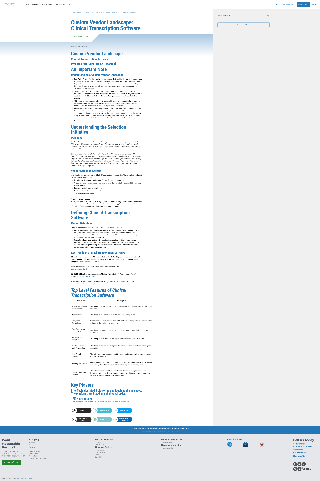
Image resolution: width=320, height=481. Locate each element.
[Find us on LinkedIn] (295, 464)
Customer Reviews (47, 4)
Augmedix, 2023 (83, 269)
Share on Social (224, 16)
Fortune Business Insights (86, 276)
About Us (32, 442)
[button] (313, 4)
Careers (31, 445)
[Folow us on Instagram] (295, 469)
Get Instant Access (80, 37)
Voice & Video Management (128, 12)
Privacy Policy (33, 456)
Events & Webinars (60, 4)
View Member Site (288, 4)
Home (27, 4)
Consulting (98, 457)
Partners (98, 442)
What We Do (35, 4)
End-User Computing (111, 12)
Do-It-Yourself (99, 450)
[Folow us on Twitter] (304, 464)
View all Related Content (243, 25)
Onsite (97, 455)
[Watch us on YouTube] (299, 464)
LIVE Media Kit (100, 445)
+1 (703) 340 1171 (173, 431)
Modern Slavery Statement (38, 458)
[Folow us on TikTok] (299, 469)
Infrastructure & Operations (94, 12)
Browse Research (166, 442)
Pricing (70, 4)
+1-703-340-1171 (301, 452)
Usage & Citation (34, 451)
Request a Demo (303, 4)
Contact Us (299, 456)
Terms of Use (33, 454)
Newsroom (32, 447)
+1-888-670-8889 (302, 446)
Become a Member (11, 462)
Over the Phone (100, 452)
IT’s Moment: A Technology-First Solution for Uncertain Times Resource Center (162, 428)
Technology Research (77, 12)
